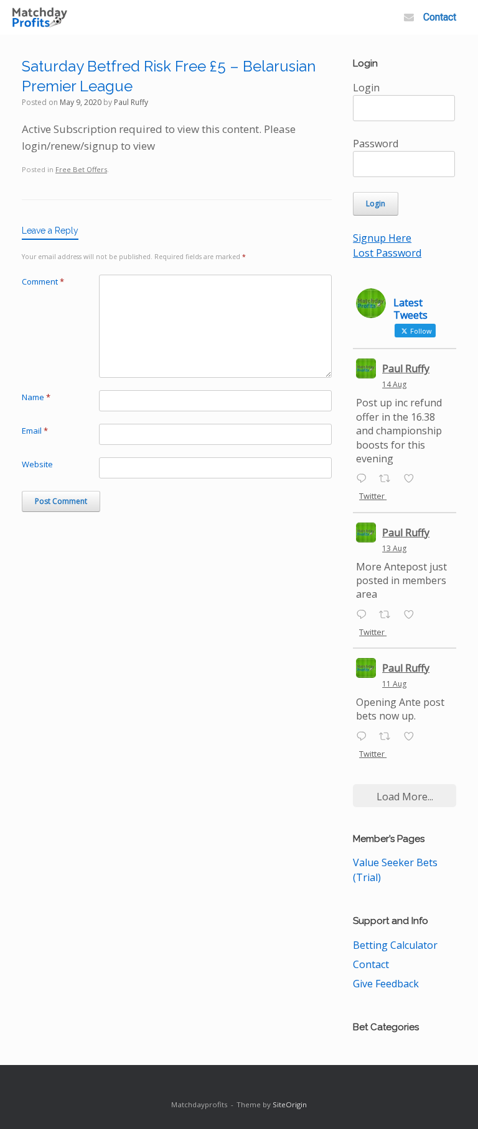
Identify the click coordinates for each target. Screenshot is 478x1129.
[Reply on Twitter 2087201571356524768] (364, 737)
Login (366, 87)
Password (375, 143)
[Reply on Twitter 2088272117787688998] (364, 479)
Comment (43, 281)
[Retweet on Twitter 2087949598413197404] (388, 615)
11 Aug (394, 684)
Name (36, 397)
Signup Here (382, 238)
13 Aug (394, 548)
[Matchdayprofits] (39, 17)
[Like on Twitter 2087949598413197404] (412, 615)
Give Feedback (386, 983)
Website (37, 464)
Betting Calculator (395, 945)
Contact (439, 17)
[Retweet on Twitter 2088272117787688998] (388, 479)
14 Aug (394, 384)
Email (35, 430)
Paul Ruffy (131, 102)
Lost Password (387, 253)
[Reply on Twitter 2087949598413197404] (364, 615)
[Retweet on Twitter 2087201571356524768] (388, 737)
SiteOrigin (290, 1104)
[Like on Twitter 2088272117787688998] (412, 479)
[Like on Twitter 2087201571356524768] (412, 737)
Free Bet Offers (81, 169)
